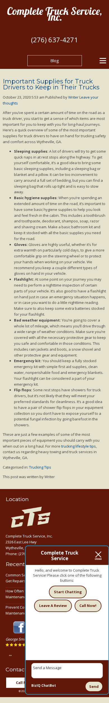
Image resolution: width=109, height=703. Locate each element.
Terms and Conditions (76, 697)
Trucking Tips (40, 467)
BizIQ (36, 685)
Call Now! (87, 605)
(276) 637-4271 (54, 39)
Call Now (24, 688)
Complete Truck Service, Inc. (54, 14)
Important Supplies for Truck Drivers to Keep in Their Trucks (51, 84)
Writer (73, 97)
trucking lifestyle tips (78, 446)
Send (94, 686)
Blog (54, 60)
